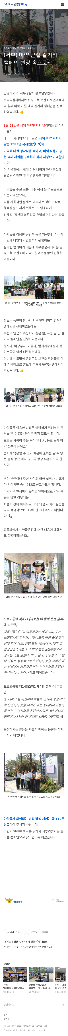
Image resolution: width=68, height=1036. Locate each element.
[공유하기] (17, 932)
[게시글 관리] (22, 932)
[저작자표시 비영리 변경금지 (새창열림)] (46, 932)
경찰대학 (8, 1016)
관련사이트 (9, 1004)
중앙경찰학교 (10, 1028)
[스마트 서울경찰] (15, 5)
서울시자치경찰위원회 (15, 1010)
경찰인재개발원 (11, 1022)
